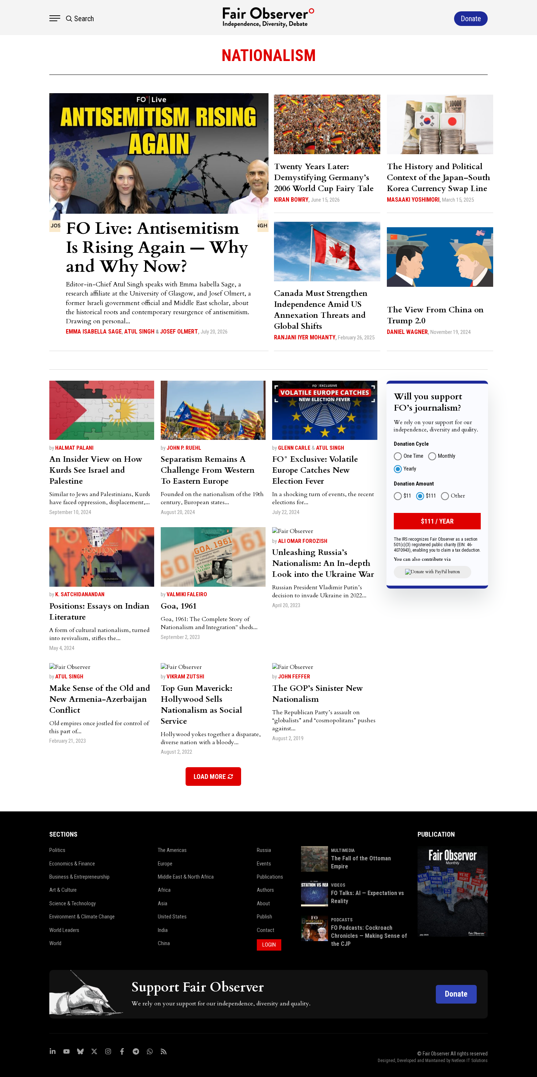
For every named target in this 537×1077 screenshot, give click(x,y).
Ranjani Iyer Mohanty (304, 337)
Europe (165, 863)
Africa (164, 890)
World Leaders (64, 930)
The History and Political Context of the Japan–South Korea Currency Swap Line (438, 177)
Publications (270, 877)
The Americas (172, 850)
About (263, 903)
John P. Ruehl (184, 448)
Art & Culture (63, 890)
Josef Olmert (179, 331)
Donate (456, 993)
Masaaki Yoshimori (413, 199)
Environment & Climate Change (82, 916)
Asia (162, 903)
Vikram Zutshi (185, 676)
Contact (265, 930)
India (163, 930)
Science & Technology (72, 903)
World (55, 943)
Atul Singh (139, 331)
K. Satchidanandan (79, 594)
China (164, 943)
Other (458, 495)
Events (264, 863)
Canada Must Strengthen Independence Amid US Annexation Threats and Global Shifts (320, 310)
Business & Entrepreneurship (79, 877)
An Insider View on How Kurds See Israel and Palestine (95, 470)
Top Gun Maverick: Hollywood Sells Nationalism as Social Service (201, 705)
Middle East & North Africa (186, 877)
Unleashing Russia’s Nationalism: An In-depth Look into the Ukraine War (323, 563)
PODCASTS (342, 919)
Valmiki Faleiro (187, 594)
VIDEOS (338, 885)
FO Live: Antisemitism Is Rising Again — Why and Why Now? (157, 247)
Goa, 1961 (179, 606)
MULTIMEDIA (343, 850)
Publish (264, 916)
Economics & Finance (72, 863)
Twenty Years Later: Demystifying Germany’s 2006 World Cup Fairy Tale (324, 177)
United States (172, 916)
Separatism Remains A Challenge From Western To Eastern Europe (208, 470)
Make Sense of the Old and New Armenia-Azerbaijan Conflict (99, 699)
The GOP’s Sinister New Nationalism (317, 694)
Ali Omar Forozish (302, 541)
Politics (57, 850)
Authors (265, 890)
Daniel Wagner (407, 331)
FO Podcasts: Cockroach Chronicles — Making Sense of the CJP (369, 936)
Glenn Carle (294, 448)
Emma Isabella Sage (94, 331)
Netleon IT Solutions (470, 1060)
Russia (264, 850)
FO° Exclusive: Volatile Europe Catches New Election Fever (315, 470)
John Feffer (294, 676)
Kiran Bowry (291, 199)
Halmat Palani (74, 448)
